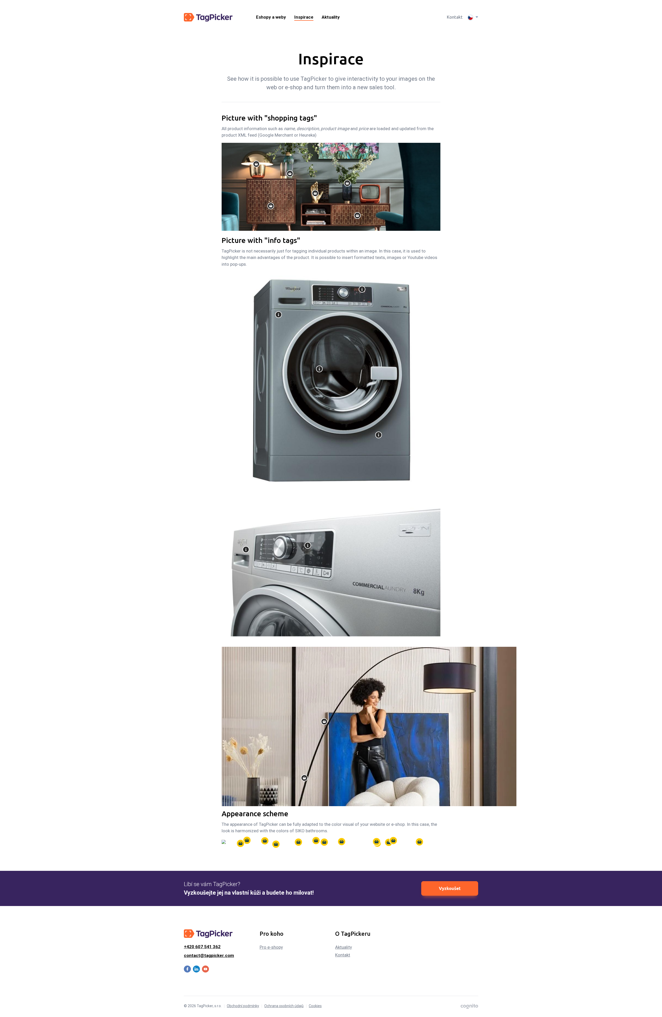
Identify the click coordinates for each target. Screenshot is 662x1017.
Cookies (315, 1006)
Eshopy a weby (271, 17)
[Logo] (208, 17)
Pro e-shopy (271, 947)
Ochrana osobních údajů (284, 1006)
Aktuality (331, 17)
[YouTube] (205, 969)
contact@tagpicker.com (209, 955)
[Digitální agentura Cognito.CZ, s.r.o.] (469, 1006)
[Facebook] (187, 968)
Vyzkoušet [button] (450, 888)
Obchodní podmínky (243, 1006)
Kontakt (455, 16)
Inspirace (303, 17)
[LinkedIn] (196, 969)
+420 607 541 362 (202, 946)
